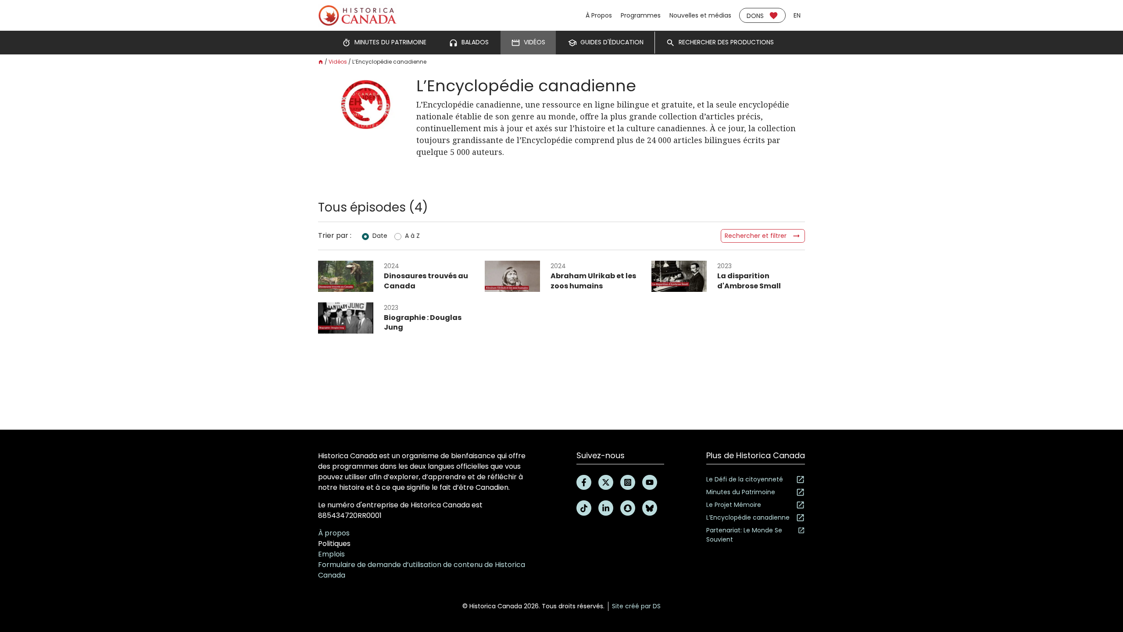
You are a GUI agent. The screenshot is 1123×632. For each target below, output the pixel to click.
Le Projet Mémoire (733, 504)
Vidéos (338, 61)
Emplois (331, 554)
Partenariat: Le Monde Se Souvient (744, 535)
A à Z (412, 235)
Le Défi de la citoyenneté (744, 479)
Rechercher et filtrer (756, 235)
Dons (755, 15)
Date (379, 235)
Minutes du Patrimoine (740, 492)
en (797, 15)
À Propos (599, 15)
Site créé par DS (636, 606)
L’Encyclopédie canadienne (748, 517)
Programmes (641, 15)
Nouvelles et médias (700, 15)
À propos (334, 533)
